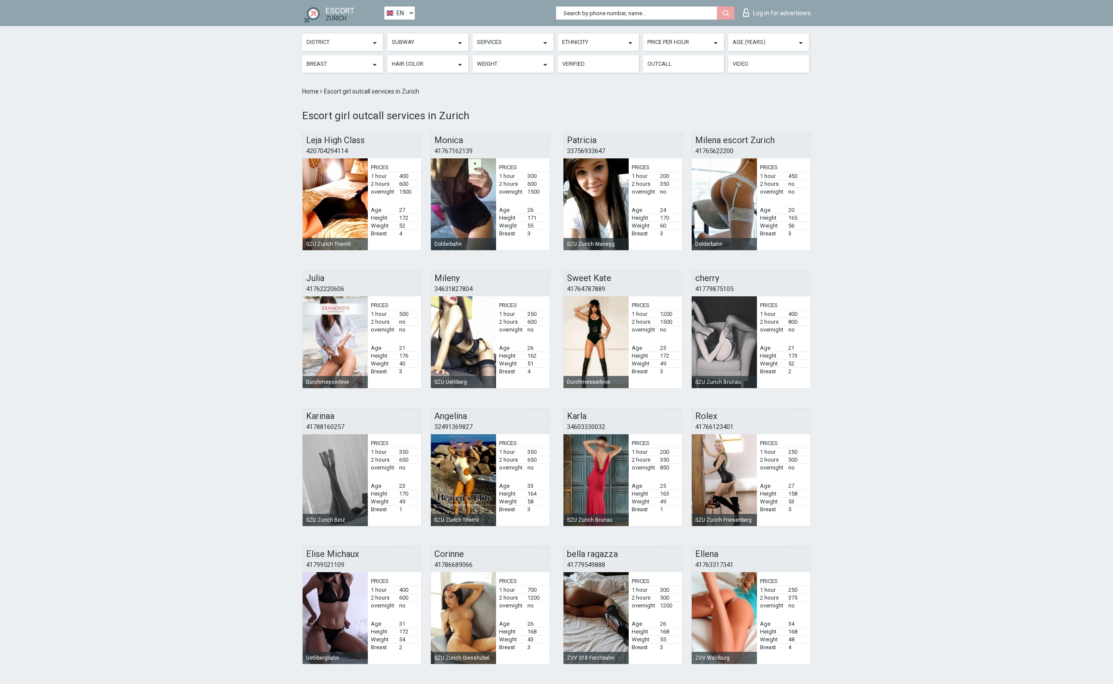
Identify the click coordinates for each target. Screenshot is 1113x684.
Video (740, 63)
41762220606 (325, 289)
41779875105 (714, 289)
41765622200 (714, 151)
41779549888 (586, 565)
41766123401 (714, 427)
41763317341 (714, 565)
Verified (573, 63)
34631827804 (453, 289)
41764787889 (586, 289)
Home (311, 91)
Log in (782, 13)
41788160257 (325, 427)
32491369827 (453, 427)
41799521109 (325, 565)
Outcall (659, 63)
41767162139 (453, 151)
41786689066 (453, 565)
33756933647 (586, 151)
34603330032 (586, 427)
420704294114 (327, 151)
